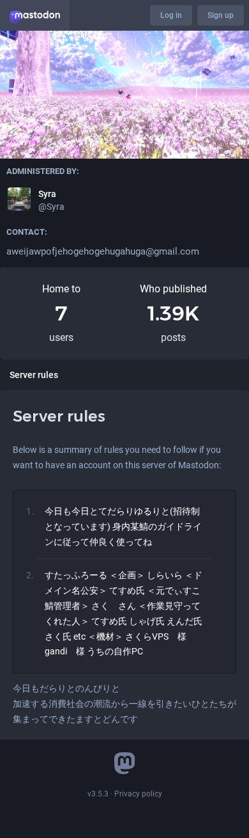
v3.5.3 (98, 793)
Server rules (34, 375)
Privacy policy (138, 793)
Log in (171, 15)
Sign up (220, 15)
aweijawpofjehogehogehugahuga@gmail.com (102, 251)
